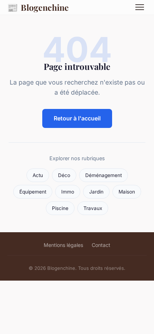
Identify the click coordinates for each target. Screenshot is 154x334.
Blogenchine (38, 7)
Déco (64, 175)
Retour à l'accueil (77, 118)
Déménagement (103, 175)
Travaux (92, 208)
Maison (127, 192)
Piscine (60, 208)
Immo (67, 192)
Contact (101, 245)
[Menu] (140, 7)
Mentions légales (63, 245)
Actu (38, 175)
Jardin (96, 192)
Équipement (32, 192)
